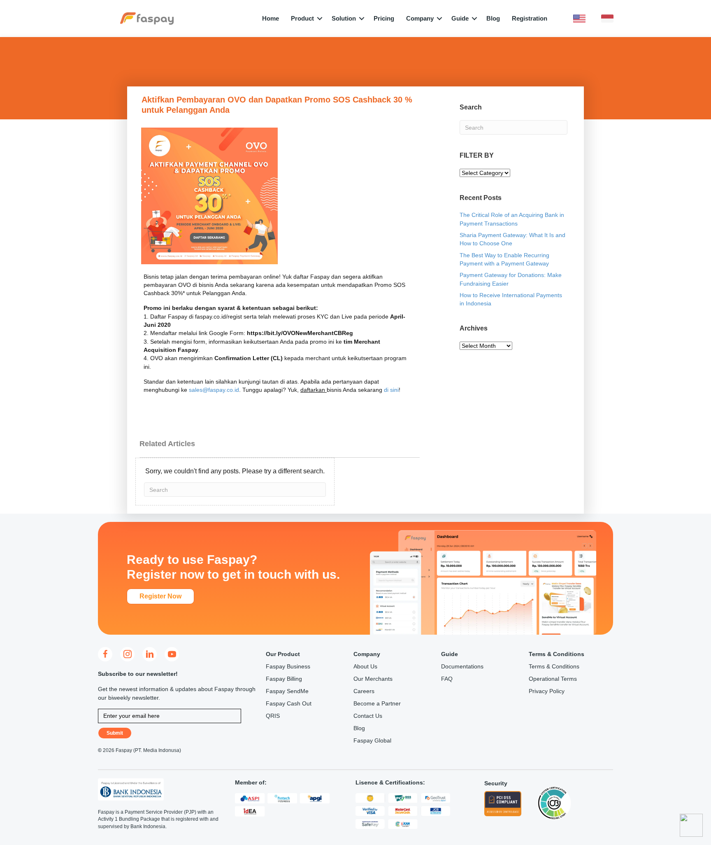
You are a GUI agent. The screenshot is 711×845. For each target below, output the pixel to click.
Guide (460, 18)
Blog (493, 18)
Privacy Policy (547, 691)
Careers (363, 691)
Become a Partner (377, 703)
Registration (529, 18)
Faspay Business (288, 666)
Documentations (462, 666)
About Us (365, 666)
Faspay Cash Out (288, 703)
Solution (344, 18)
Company (420, 18)
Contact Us (367, 715)
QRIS (273, 715)
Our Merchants (373, 678)
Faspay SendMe (287, 691)
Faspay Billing (284, 678)
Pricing (384, 18)
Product (302, 18)
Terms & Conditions (554, 666)
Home (270, 18)
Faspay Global (372, 740)
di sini (391, 389)
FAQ (447, 678)
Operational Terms (553, 678)
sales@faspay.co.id (214, 389)
